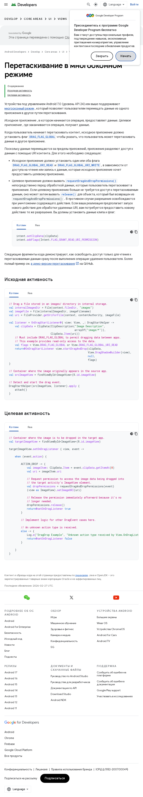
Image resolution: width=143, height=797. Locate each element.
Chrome (9, 738)
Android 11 (10, 708)
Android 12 (10, 702)
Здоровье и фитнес (62, 629)
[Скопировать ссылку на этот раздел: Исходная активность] (57, 280)
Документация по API (64, 688)
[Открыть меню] (6, 4)
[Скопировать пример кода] (136, 232)
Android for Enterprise (17, 627)
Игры (54, 617)
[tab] (21, 225)
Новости (9, 644)
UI (50, 19)
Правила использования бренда (71, 769)
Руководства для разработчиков (70, 682)
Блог (7, 650)
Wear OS (102, 623)
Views (62, 19)
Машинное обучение (63, 623)
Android (9, 621)
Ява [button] (37, 225)
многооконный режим (19, 108)
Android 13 (10, 696)
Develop (11, 19)
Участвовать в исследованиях (115, 696)
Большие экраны (107, 617)
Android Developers (15, 51)
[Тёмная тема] (131, 232)
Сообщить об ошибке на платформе (111, 674)
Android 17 (10, 672)
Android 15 (10, 684)
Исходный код (13, 638)
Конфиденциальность (64, 641)
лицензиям (81, 575)
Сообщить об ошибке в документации (110, 683)
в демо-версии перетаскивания (53, 264)
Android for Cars (107, 635)
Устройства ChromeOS (111, 629)
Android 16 (11, 678)
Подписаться (55, 778)
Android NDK (58, 700)
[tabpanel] (75, 238)
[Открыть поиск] (88, 4)
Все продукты (13, 756)
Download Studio (61, 694)
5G (52, 647)
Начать (125, 56)
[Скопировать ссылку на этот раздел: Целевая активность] (54, 414)
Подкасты (10, 656)
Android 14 (11, 690)
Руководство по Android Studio (69, 676)
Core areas (33, 19)
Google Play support (108, 690)
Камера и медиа (60, 635)
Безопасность (12, 633)
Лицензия (41, 769)
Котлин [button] (21, 225)
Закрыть (102, 56)
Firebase (9, 744)
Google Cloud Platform (18, 750)
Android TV (103, 641)
